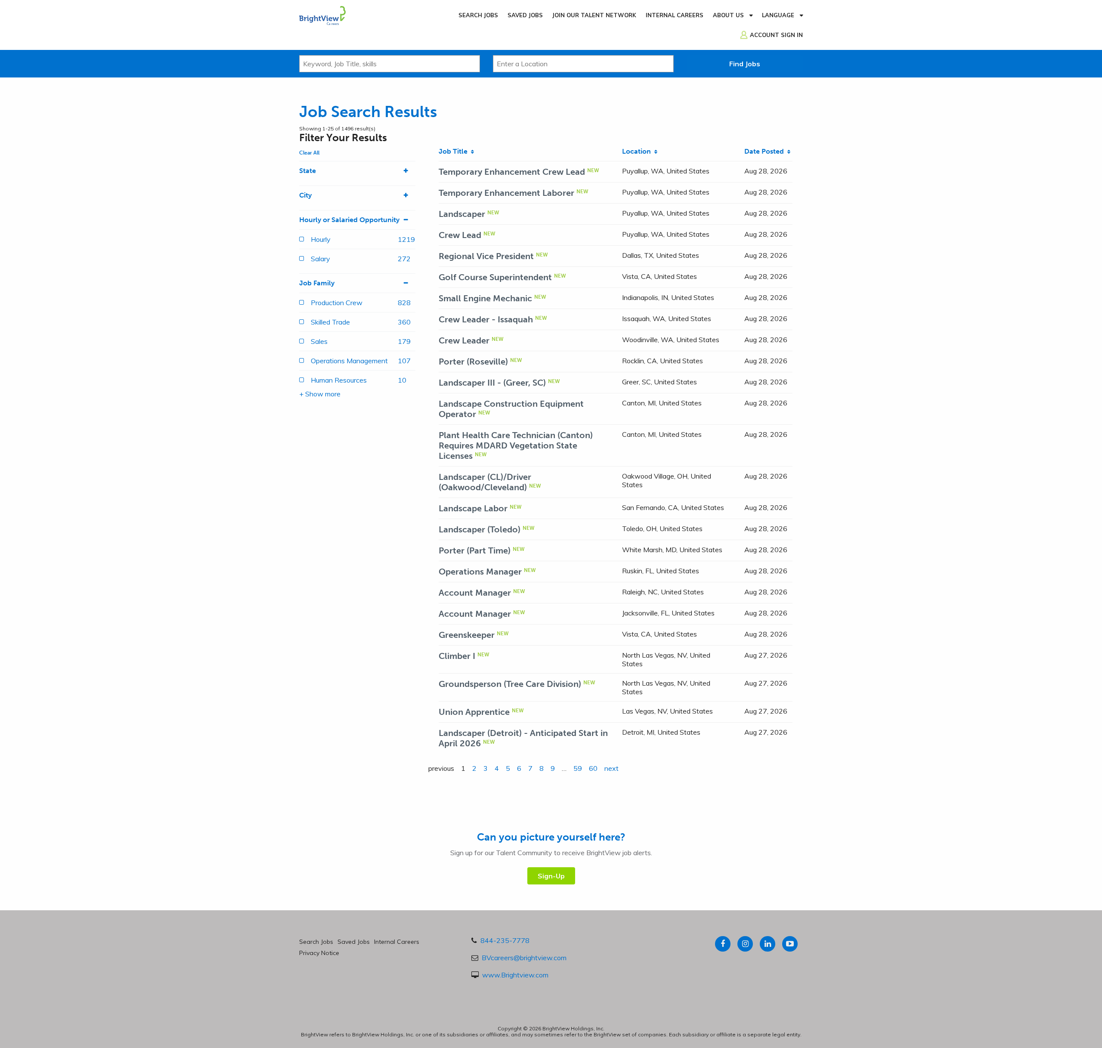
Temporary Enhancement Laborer (506, 193)
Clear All (309, 153)
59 (577, 768)
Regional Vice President (486, 256)
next (611, 768)
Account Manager (475, 592)
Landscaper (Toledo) (479, 529)
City (305, 195)
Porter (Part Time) (475, 550)
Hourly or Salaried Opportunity (349, 220)
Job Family (316, 283)
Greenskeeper (467, 635)
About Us (728, 15)
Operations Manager (480, 571)
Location (638, 151)
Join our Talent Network (594, 15)
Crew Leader (464, 340)
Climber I (457, 656)
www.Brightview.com (515, 975)
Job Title (455, 151)
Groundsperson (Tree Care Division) (510, 684)
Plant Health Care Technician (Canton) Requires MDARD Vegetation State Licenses (516, 445)
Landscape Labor (473, 508)
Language (778, 15)
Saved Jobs (525, 15)
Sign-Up (551, 876)
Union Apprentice (474, 712)
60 (593, 768)
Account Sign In (776, 34)
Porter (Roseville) (473, 361)
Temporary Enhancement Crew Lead (512, 172)
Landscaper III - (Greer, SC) (492, 382)
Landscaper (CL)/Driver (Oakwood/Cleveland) (485, 482)
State (307, 171)
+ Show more (320, 394)
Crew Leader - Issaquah (486, 319)
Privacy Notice (319, 953)
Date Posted (765, 151)
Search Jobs (478, 15)
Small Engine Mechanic (485, 298)
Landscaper (462, 214)
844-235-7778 (504, 940)
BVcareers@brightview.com (524, 957)
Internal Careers (674, 15)
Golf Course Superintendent (495, 277)
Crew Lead (460, 235)
